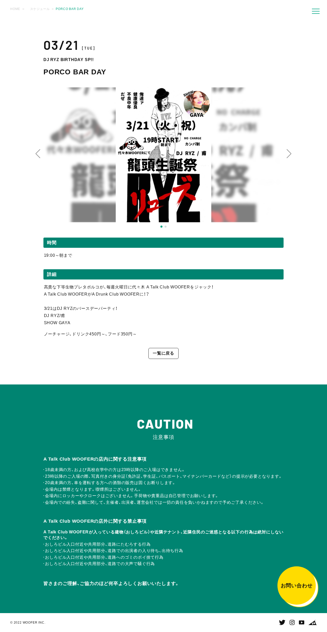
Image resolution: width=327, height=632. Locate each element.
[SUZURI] (312, 622)
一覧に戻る (163, 353)
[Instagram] (292, 622)
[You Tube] (301, 622)
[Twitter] (282, 622)
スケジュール (40, 9)
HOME (15, 9)
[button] (38, 153)
